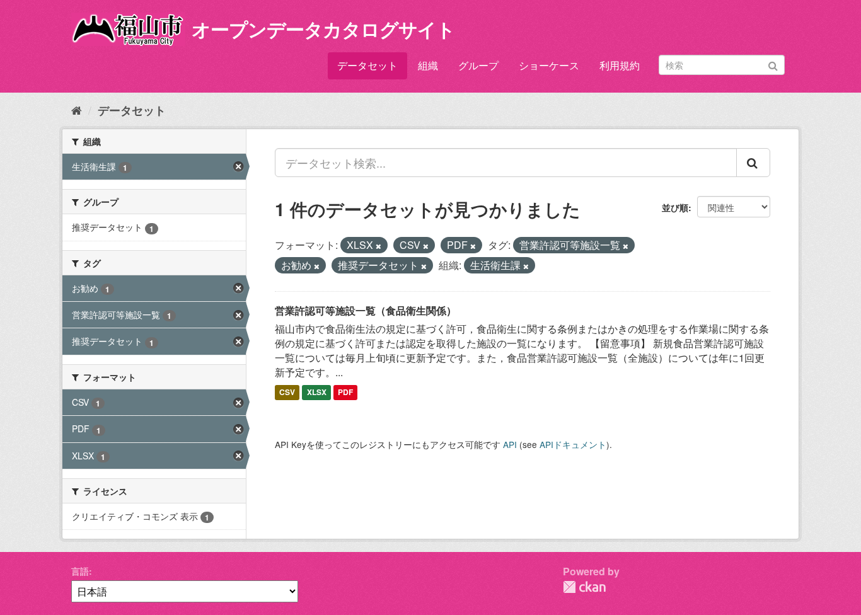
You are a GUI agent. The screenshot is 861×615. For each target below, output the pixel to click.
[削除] (378, 246)
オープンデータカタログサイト (323, 28)
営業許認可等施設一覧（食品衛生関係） (365, 310)
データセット (367, 65)
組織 (428, 65)
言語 (80, 571)
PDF (345, 392)
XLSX (316, 392)
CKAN (584, 587)
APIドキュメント (573, 444)
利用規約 (619, 65)
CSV (287, 392)
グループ (478, 65)
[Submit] (773, 64)
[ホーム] (76, 109)
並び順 (675, 207)
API (510, 444)
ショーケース (549, 65)
